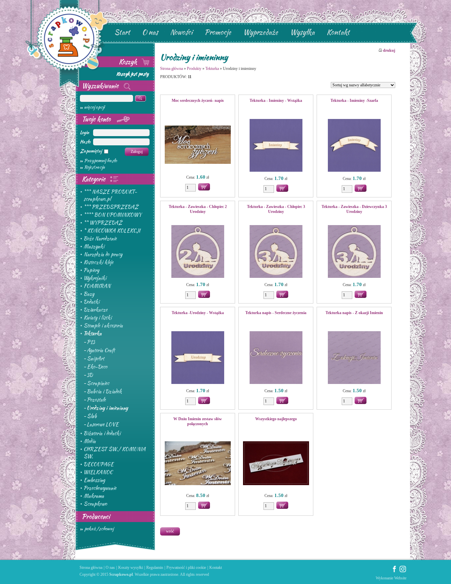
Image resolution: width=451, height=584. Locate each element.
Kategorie (94, 179)
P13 (91, 342)
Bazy (89, 294)
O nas (150, 32)
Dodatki (91, 302)
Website (400, 578)
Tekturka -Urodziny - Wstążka (198, 312)
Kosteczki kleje (98, 262)
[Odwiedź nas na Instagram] (402, 571)
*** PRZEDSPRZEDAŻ (111, 207)
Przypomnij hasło (100, 160)
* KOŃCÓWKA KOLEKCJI (112, 230)
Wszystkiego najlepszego (276, 419)
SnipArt (95, 358)
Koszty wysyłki (130, 567)
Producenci (96, 516)
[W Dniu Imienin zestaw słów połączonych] (197, 463)
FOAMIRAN (97, 286)
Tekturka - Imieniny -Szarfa (354, 100)
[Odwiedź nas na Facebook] (394, 571)
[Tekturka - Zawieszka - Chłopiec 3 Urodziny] (276, 252)
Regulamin (154, 567)
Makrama (94, 496)
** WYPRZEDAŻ (103, 222)
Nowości (181, 32)
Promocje (217, 32)
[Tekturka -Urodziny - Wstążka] (197, 358)
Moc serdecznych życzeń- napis (198, 100)
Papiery (91, 270)
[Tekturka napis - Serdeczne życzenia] (276, 358)
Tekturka (93, 333)
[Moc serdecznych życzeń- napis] (197, 145)
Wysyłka (302, 32)
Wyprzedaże (260, 32)
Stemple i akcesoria (103, 325)
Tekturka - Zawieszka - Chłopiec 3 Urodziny (276, 209)
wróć (170, 531)
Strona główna (171, 68)
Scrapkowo (95, 504)
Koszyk (129, 61)
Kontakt (338, 32)
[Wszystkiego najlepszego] (276, 463)
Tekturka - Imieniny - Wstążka (276, 100)
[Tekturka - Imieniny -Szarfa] (354, 146)
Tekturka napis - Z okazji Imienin (354, 312)
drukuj (388, 50)
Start (122, 32)
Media (90, 441)
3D (90, 375)
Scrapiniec (98, 383)
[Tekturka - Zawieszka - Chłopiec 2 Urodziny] (197, 252)
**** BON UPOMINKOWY (112, 215)
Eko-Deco (97, 366)
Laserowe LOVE (103, 424)
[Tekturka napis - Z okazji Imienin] (354, 358)
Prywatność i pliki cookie (186, 567)
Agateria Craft (101, 350)
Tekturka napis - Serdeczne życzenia (275, 312)
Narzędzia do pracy (103, 254)
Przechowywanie (100, 488)
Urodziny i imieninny (107, 408)
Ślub (92, 416)
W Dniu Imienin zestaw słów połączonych (197, 421)
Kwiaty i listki (98, 317)
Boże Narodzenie (100, 238)
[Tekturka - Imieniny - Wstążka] (276, 146)
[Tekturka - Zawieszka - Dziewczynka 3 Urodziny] (354, 252)
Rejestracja (94, 167)
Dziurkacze (95, 309)
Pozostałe (96, 399)
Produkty (194, 68)
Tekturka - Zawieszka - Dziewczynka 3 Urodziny (354, 209)
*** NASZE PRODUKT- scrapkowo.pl (110, 195)
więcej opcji (94, 107)
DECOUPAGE (99, 464)
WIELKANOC (98, 472)
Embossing (94, 480)
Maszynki (94, 246)
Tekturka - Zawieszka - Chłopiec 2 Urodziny (198, 209)
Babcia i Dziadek (104, 391)
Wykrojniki (95, 278)
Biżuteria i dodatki (102, 433)
